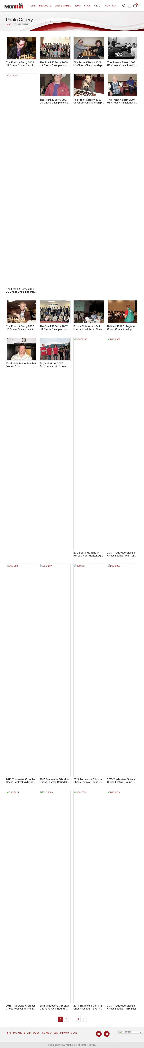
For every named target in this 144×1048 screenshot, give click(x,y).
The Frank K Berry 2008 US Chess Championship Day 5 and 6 (87, 65)
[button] (124, 5)
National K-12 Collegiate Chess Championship (121, 328)
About (98, 5)
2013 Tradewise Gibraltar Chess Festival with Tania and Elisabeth (122, 555)
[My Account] (130, 5)
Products (45, 5)
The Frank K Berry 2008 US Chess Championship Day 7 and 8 (54, 65)
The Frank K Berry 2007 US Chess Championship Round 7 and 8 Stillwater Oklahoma (87, 104)
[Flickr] (107, 1034)
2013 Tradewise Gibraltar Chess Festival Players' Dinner (88, 1008)
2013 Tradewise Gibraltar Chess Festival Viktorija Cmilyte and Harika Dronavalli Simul (20, 783)
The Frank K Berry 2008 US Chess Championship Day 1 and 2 (20, 291)
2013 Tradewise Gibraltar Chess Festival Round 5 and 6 (122, 782)
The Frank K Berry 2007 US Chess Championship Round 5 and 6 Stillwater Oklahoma (121, 104)
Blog (78, 5)
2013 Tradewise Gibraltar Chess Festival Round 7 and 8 (88, 782)
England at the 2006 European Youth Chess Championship (53, 366)
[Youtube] (99, 1034)
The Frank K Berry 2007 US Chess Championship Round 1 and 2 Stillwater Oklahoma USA (54, 330)
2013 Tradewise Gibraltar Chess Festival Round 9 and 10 (54, 782)
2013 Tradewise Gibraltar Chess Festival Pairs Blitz (122, 1007)
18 (78, 1019)
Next (83, 1019)
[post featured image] (21, 48)
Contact (110, 5)
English (128, 1032)
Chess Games (63, 5)
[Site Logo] (13, 6)
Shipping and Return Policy (23, 1033)
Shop (87, 5)
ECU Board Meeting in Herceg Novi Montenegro (88, 554)
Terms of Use (50, 1033)
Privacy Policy (68, 1033)
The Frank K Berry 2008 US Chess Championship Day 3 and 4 (121, 65)
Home (32, 5)
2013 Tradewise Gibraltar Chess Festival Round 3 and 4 (20, 1008)
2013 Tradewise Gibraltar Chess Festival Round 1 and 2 (54, 1008)
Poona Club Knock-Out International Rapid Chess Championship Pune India (88, 329)
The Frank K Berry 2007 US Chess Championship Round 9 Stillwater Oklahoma (54, 104)
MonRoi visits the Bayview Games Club (21, 365)
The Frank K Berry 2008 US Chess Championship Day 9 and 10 (20, 65)
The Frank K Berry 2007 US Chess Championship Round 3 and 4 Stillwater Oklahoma (20, 330)
